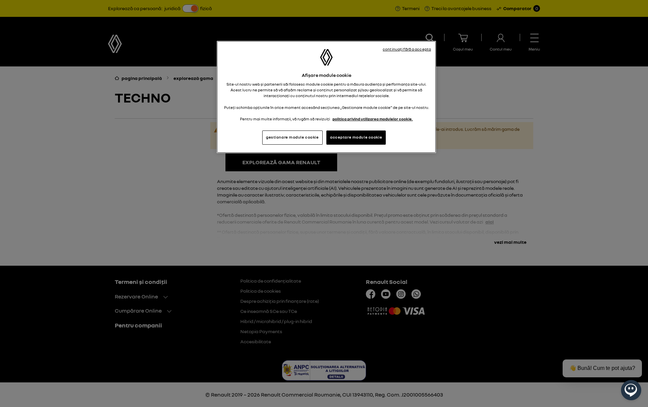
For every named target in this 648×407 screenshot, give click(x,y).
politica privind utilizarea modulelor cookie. (372, 119)
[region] (326, 97)
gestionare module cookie (292, 137)
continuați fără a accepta (407, 49)
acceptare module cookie (356, 137)
